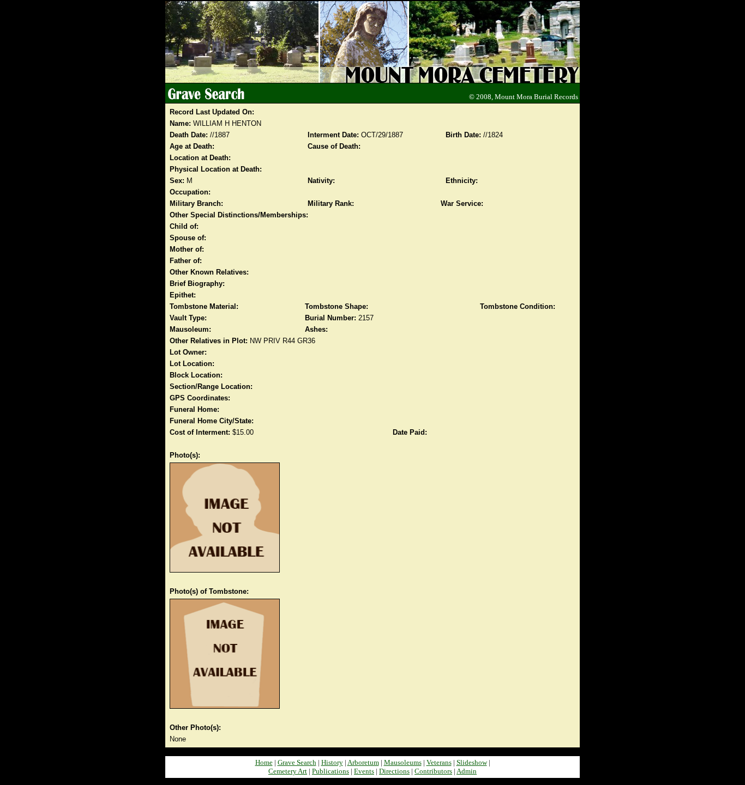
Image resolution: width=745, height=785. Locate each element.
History (332, 762)
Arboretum (363, 762)
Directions (394, 771)
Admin (466, 771)
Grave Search (297, 762)
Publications (330, 771)
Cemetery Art (287, 771)
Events (364, 771)
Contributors (433, 771)
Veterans (439, 762)
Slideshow (471, 762)
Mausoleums (403, 762)
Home (264, 762)
